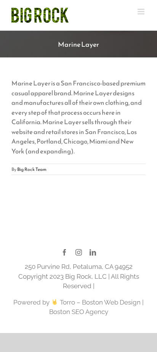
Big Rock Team (31, 169)
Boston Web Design (111, 302)
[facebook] (64, 252)
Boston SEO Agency (78, 312)
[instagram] (78, 252)
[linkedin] (93, 252)
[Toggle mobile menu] (142, 12)
